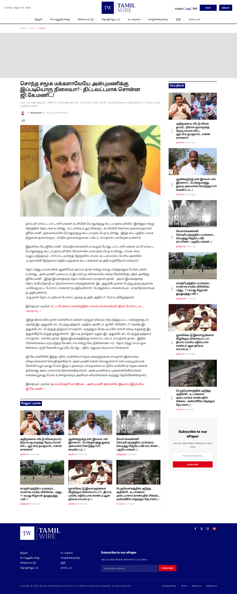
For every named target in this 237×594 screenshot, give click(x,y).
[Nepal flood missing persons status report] (138, 472)
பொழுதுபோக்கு (60, 19)
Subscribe (192, 464)
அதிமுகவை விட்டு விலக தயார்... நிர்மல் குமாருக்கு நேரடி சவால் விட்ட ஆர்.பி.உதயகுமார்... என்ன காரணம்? (41, 444)
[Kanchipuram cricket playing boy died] (42, 472)
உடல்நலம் (134, 19)
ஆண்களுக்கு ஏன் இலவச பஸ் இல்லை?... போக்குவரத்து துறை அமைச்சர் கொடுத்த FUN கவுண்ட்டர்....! (89, 444)
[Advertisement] (118, 55)
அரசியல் (24, 454)
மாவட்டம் (194, 19)
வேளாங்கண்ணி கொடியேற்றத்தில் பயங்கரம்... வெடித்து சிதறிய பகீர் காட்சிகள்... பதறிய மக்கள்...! (137, 444)
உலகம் (119, 504)
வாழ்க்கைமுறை (158, 19)
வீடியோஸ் (225, 7)
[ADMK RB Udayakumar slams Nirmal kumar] (42, 422)
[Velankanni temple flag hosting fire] (138, 422)
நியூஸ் (38, 19)
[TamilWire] (118, 7)
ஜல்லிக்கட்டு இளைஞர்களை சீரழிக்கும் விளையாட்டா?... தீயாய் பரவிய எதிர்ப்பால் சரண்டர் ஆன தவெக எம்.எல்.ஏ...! (90, 494)
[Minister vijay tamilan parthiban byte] (90, 422)
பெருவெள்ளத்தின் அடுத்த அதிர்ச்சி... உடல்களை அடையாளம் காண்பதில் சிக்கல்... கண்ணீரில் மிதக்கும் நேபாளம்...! (138, 494)
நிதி (178, 19)
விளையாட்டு (86, 19)
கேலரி (208, 7)
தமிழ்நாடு (121, 454)
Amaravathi (35, 113)
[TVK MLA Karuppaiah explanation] (90, 472)
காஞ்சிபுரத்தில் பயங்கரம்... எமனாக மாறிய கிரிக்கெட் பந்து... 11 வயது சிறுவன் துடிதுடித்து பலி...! (41, 494)
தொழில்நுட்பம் (111, 19)
